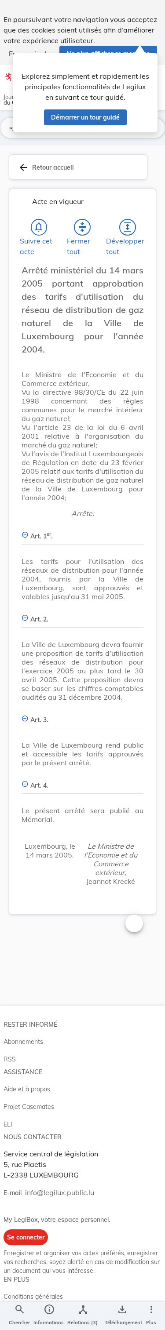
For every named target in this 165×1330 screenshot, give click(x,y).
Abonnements (23, 1042)
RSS (10, 1059)
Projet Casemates (29, 1107)
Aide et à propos (27, 1089)
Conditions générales (33, 1297)
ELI (8, 1124)
